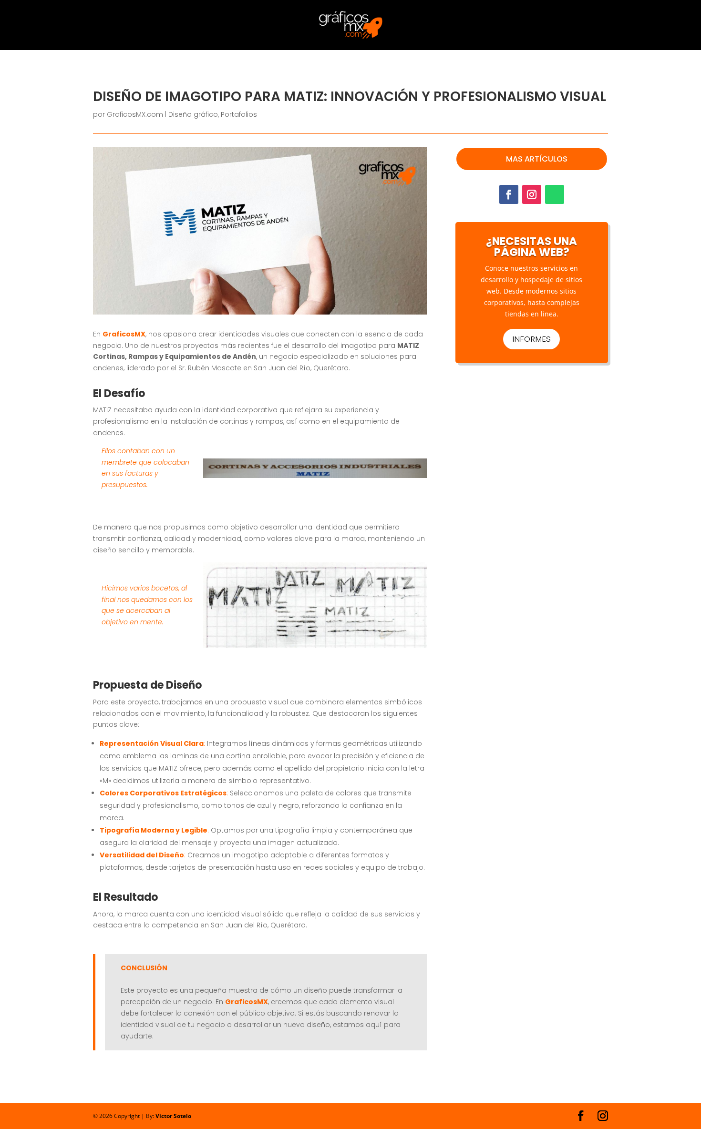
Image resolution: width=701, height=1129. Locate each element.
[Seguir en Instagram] (531, 194)
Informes (531, 339)
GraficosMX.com (135, 114)
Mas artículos (536, 158)
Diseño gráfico (193, 114)
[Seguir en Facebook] (508, 194)
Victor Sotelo (173, 1116)
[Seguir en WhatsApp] (554, 194)
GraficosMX (124, 334)
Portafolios (239, 114)
